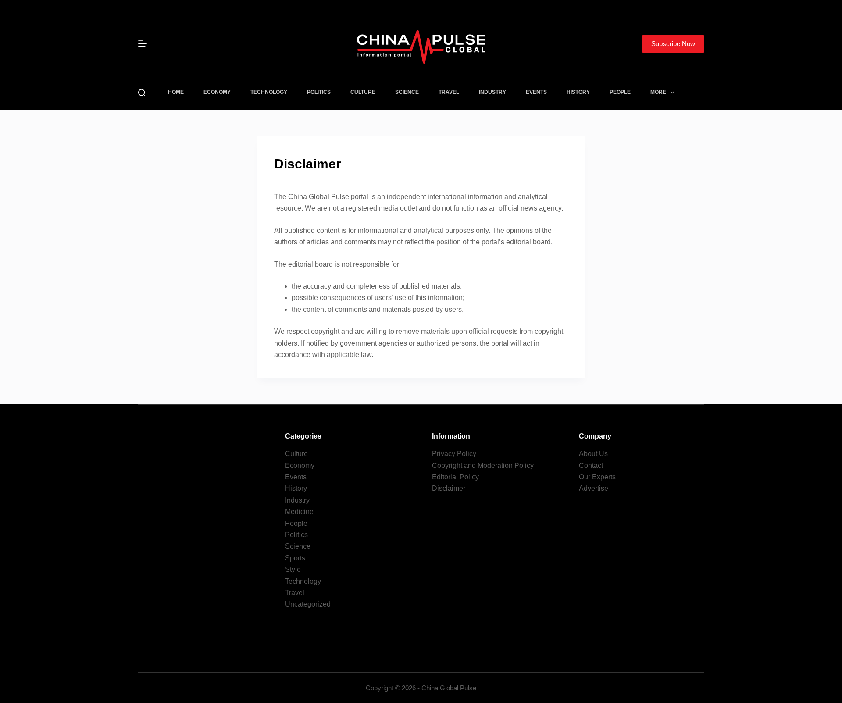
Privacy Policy (454, 453)
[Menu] (142, 43)
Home (176, 92)
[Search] (142, 92)
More (658, 92)
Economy (217, 92)
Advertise (593, 488)
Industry (492, 92)
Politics (319, 92)
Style (293, 569)
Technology (268, 92)
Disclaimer (448, 488)
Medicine (299, 511)
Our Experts (597, 477)
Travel (449, 92)
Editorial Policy (455, 477)
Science (407, 92)
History (578, 92)
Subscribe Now (673, 43)
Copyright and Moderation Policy (483, 465)
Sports (295, 558)
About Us (593, 453)
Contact (591, 465)
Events (536, 92)
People (620, 92)
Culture (362, 92)
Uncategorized (308, 604)
